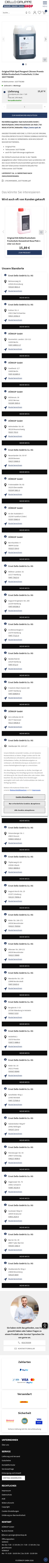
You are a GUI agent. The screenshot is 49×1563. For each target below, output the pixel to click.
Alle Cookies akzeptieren (24, 810)
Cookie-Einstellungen (24, 797)
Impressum (36, 790)
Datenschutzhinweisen (18, 790)
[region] (24, 781)
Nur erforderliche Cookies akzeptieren (24, 804)
